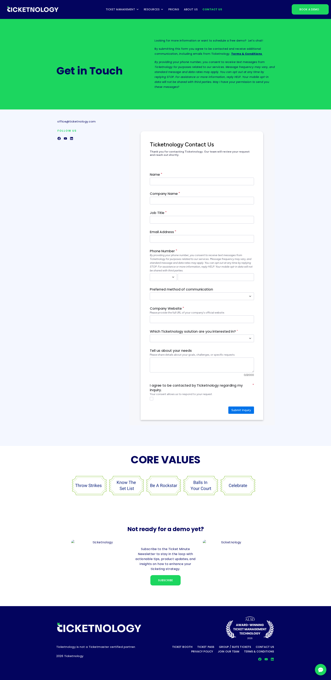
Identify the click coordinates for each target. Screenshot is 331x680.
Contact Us (212, 9)
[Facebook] (59, 138)
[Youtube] (65, 138)
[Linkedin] (71, 138)
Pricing (173, 9)
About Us (191, 9)
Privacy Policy (168, 94)
